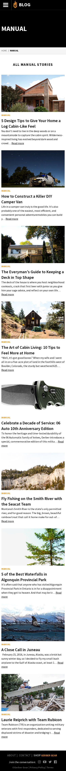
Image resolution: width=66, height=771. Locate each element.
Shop (45, 755)
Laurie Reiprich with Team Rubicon (31, 719)
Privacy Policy (37, 767)
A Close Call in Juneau (20, 649)
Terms (50, 767)
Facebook (55, 761)
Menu (6, 5)
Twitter (50, 761)
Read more (18, 143)
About (11, 755)
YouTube (44, 761)
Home (4, 50)
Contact (25, 755)
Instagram (39, 761)
